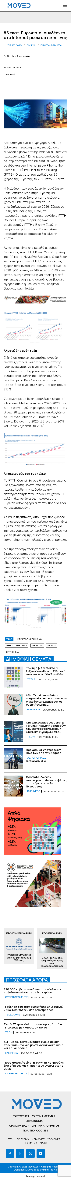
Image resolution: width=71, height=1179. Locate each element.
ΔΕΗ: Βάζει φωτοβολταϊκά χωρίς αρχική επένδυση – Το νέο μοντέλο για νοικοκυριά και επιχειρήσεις (33, 1045)
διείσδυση (37, 645)
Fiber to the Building (29, 639)
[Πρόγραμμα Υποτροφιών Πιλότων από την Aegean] (13, 758)
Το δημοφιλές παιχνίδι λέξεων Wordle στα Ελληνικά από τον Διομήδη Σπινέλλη (46, 671)
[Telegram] (51, 83)
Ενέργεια (33, 709)
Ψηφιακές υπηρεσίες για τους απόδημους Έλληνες (19, 958)
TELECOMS (14, 45)
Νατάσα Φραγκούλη (18, 56)
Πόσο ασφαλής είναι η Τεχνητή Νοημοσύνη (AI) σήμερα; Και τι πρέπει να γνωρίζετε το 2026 (34, 1066)
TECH (31, 679)
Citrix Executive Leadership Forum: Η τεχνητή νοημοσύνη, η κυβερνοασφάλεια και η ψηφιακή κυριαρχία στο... (46, 727)
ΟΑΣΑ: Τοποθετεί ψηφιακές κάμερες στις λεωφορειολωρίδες (52, 962)
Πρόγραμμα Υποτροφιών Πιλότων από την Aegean (43, 751)
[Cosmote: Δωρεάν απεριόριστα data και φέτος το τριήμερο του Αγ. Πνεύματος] (13, 786)
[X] (16, 83)
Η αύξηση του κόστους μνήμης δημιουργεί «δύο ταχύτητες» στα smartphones (33, 1008)
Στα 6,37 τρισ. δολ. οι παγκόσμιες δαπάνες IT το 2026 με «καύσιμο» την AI (34, 1025)
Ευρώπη (52, 645)
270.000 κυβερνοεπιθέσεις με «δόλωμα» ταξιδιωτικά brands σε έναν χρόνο (32, 990)
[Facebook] (7, 83)
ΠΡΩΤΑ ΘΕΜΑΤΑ (51, 45)
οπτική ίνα (12, 652)
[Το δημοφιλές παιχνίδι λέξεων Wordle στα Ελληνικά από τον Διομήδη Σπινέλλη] (13, 677)
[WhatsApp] (25, 83)
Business (33, 791)
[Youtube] (41, 1153)
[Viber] (60, 83)
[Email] (42, 83)
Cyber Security (16, 997)
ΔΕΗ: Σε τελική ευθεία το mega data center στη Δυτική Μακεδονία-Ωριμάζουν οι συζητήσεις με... (46, 700)
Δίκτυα (31, 45)
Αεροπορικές (36, 758)
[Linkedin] (33, 83)
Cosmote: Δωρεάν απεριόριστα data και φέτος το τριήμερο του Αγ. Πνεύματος (46, 781)
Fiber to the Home (16, 645)
